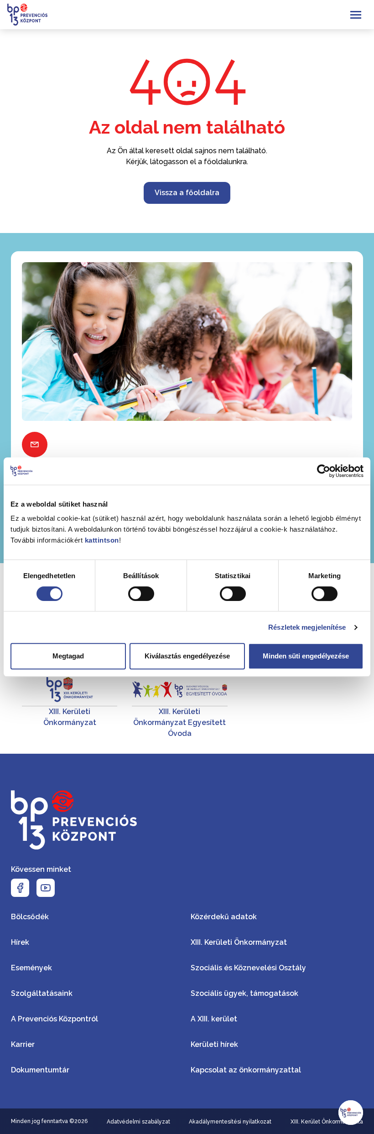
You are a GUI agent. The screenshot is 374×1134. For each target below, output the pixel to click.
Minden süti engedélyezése (306, 656)
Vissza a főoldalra (187, 192)
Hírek (20, 942)
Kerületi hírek (214, 1044)
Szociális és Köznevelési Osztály (248, 967)
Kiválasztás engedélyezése (187, 656)
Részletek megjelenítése (307, 627)
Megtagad (68, 656)
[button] (350, 1112)
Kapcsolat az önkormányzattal (246, 1070)
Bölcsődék (30, 916)
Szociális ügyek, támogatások (244, 993)
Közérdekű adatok (224, 916)
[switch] (141, 593)
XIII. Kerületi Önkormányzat (239, 942)
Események (31, 967)
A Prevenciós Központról (54, 1019)
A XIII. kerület (214, 1019)
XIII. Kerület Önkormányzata (327, 1121)
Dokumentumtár (40, 1070)
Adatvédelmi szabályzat (138, 1121)
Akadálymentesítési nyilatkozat (230, 1121)
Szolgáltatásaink (42, 993)
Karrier (23, 1044)
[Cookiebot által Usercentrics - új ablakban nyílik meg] (324, 471)
